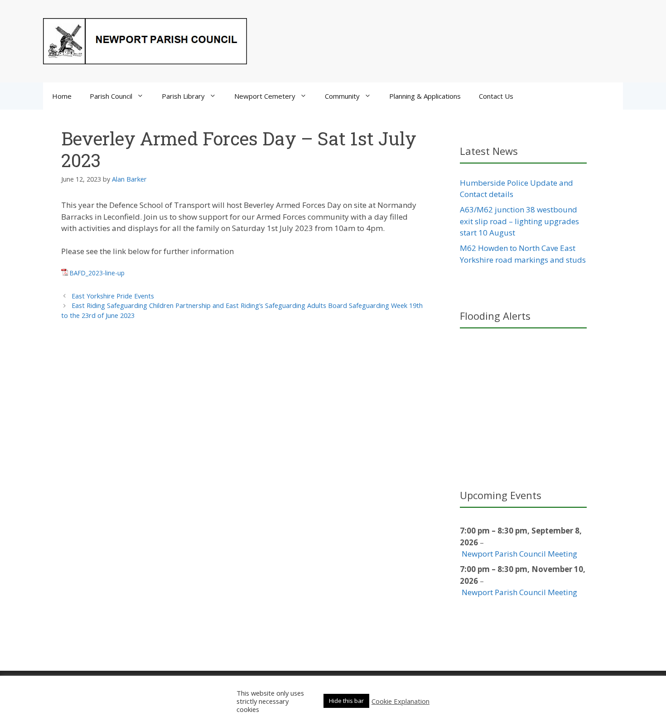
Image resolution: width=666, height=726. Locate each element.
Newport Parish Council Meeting (519, 553)
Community (342, 96)
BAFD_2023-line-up (97, 273)
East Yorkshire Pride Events (113, 296)
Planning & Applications (425, 96)
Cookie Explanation (401, 701)
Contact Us (496, 96)
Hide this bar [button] (346, 701)
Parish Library (183, 96)
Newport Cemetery (264, 96)
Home (62, 96)
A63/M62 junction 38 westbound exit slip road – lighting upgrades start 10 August (519, 221)
